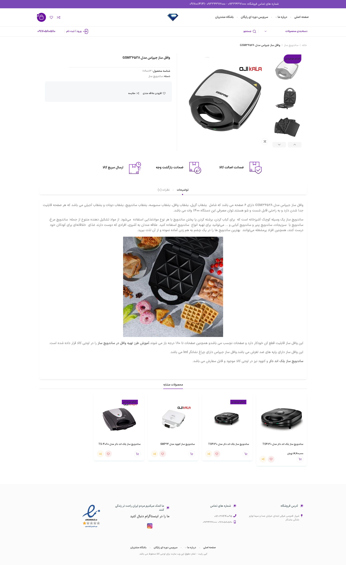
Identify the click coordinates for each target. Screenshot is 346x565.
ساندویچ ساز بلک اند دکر (286, 361)
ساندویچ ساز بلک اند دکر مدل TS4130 (282, 444)
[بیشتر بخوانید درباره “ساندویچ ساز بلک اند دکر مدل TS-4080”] (137, 454)
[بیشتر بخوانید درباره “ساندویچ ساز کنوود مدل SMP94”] (191, 454)
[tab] (182, 190)
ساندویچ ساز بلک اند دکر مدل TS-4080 (119, 444)
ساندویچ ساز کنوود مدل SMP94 (177, 444)
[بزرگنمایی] (265, 141)
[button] (300, 459)
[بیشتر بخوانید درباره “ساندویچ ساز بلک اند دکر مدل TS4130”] (246, 454)
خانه (304, 45)
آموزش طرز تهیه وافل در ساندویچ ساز (123, 343)
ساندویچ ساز (291, 45)
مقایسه (131, 93)
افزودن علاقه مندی (152, 93)
